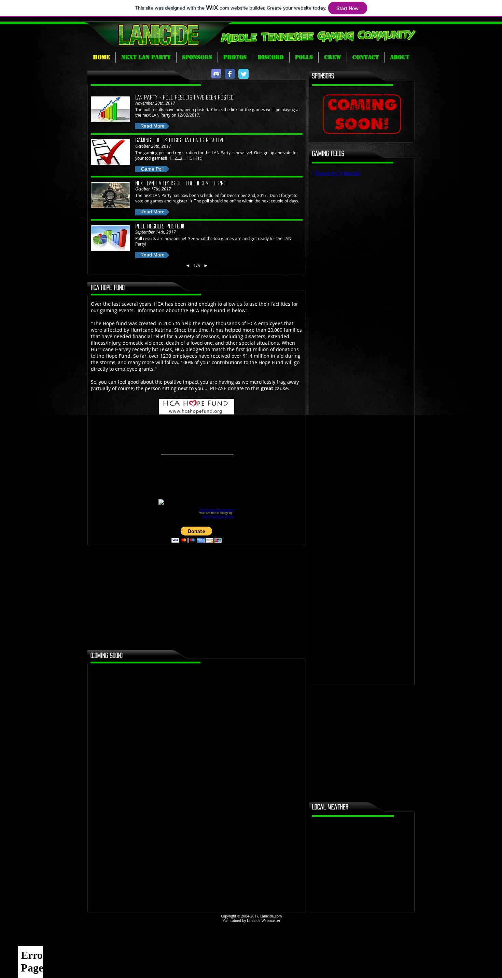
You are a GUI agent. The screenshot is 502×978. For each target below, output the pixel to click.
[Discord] (216, 74)
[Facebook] (230, 74)
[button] (152, 126)
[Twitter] (243, 74)
